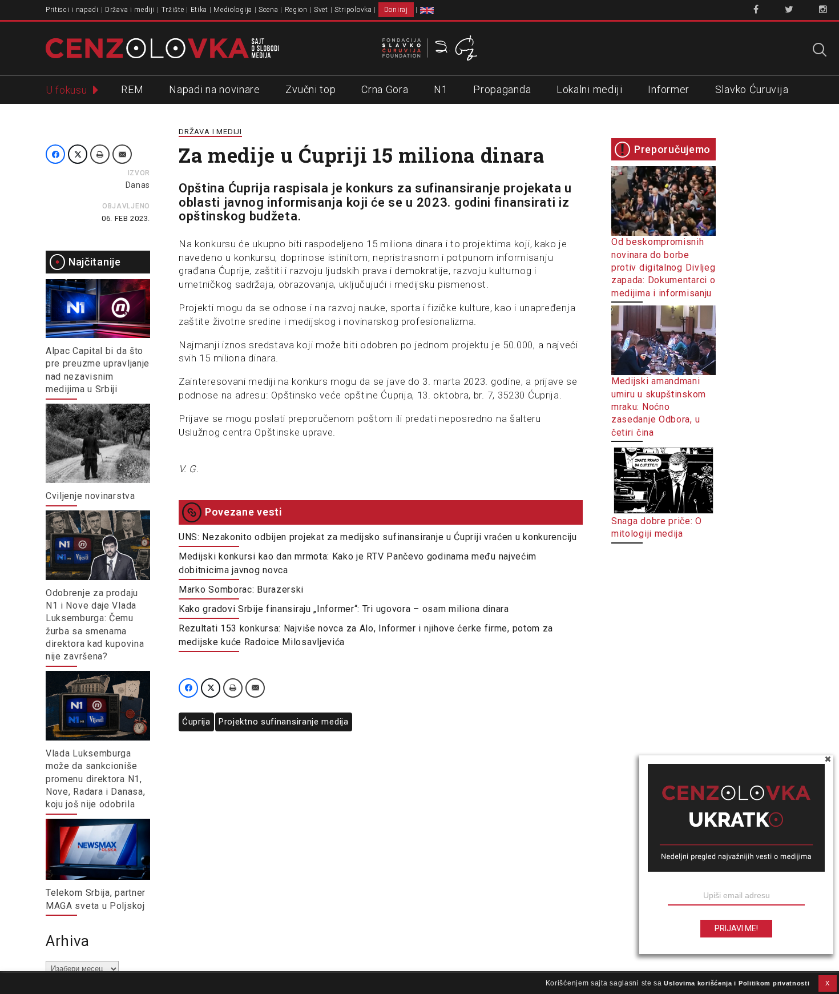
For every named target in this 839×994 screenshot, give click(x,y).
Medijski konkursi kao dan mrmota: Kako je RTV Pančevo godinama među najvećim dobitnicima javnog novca (358, 563)
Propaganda (502, 89)
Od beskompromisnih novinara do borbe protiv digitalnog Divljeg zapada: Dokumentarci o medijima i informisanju (663, 267)
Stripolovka (353, 10)
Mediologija (232, 10)
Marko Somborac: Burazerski (241, 589)
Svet (321, 10)
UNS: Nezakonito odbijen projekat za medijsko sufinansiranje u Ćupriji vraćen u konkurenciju (378, 537)
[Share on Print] (100, 154)
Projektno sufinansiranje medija (284, 722)
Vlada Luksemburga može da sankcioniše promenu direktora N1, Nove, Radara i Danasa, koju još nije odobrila (95, 779)
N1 (440, 89)
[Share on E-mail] (122, 154)
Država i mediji (130, 10)
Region (296, 10)
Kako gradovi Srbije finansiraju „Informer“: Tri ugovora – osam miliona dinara (344, 608)
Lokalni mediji (589, 89)
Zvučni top (310, 89)
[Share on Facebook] (55, 154)
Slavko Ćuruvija (752, 89)
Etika (199, 10)
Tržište (173, 10)
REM (132, 89)
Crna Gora (384, 89)
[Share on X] (77, 154)
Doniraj (396, 10)
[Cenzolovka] (162, 47)
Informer (668, 89)
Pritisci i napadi (72, 10)
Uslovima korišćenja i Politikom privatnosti (736, 983)
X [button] (827, 983)
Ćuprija (196, 722)
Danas (138, 185)
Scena (269, 10)
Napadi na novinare (214, 89)
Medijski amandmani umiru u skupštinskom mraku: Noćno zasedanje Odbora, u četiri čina (658, 407)
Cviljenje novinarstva (90, 495)
